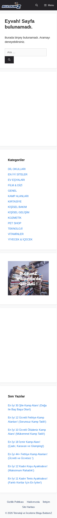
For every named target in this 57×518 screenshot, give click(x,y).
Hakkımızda (33, 501)
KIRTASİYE (15, 201)
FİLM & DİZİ (15, 185)
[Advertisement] (28, 108)
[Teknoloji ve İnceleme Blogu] (11, 5)
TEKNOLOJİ (15, 228)
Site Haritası (28, 507)
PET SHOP (14, 223)
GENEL (12, 190)
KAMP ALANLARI (18, 196)
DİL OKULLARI (17, 169)
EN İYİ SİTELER (17, 174)
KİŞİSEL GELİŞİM (18, 212)
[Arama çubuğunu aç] (36, 5)
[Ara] (9, 59)
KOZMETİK (14, 217)
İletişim (46, 501)
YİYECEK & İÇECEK (20, 239)
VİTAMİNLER (16, 234)
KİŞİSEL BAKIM (17, 207)
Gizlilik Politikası (15, 501)
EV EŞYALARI (16, 179)
